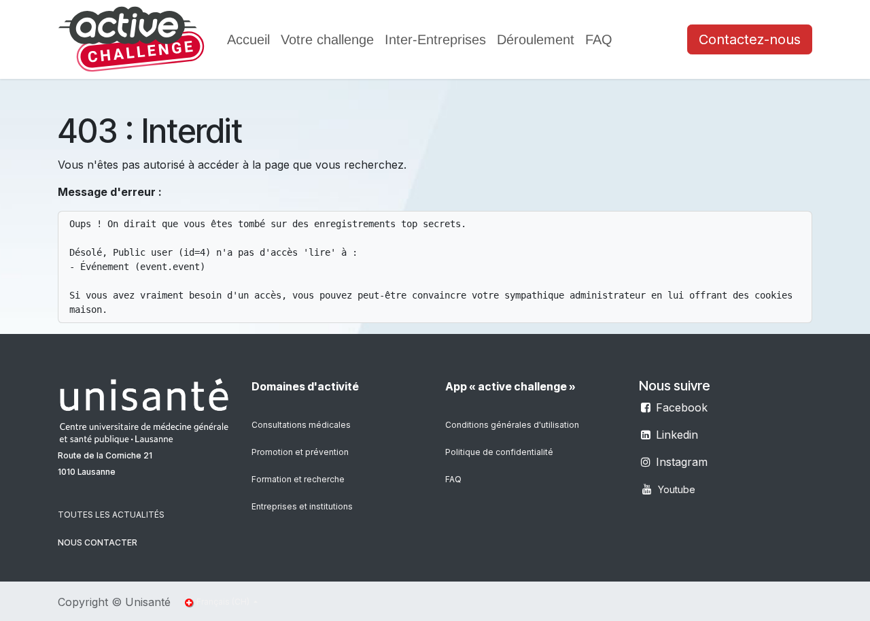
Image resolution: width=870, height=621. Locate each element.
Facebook (682, 407)
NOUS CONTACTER (97, 542)
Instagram (682, 462)
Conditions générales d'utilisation (512, 425)
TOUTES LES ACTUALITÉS (111, 514)
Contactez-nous (750, 39)
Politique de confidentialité (499, 452)
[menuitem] (248, 39)
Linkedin (677, 434)
